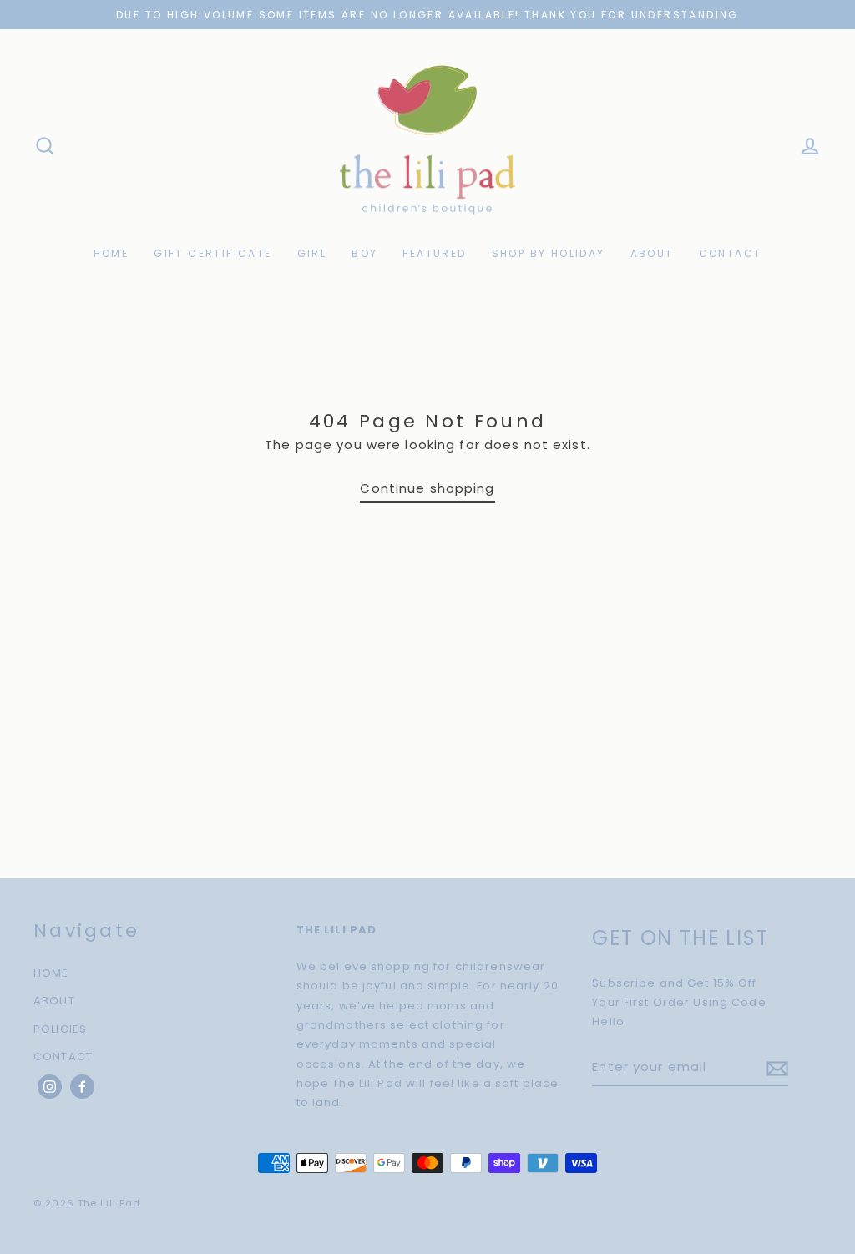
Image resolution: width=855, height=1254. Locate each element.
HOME (111, 253)
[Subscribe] (774, 1067)
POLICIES (60, 1029)
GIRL (312, 253)
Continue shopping (427, 488)
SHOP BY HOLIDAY (548, 253)
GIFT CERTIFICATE (212, 253)
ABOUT (652, 253)
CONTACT (730, 253)
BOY (364, 253)
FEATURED (434, 253)
